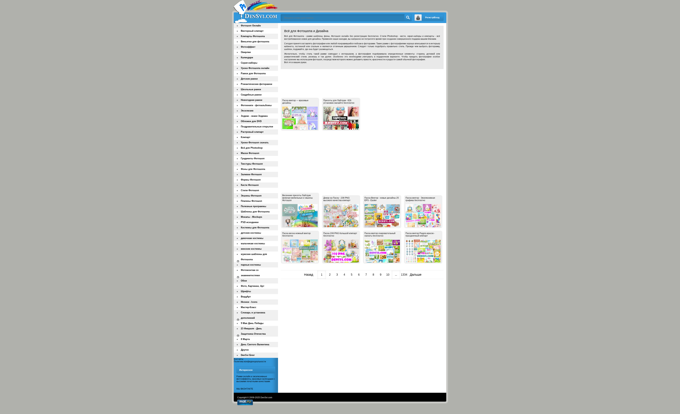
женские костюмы (251, 248)
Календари (247, 57)
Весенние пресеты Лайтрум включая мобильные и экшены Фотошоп (297, 198)
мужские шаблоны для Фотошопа (254, 257)
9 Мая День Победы (252, 323)
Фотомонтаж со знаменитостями (250, 273)
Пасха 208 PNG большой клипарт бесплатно (340, 234)
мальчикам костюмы (253, 243)
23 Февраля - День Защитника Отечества (253, 331)
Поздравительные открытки (257, 126)
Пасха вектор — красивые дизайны (295, 101)
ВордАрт (246, 296)
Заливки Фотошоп (251, 174)
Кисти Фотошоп (250, 185)
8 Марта (245, 339)
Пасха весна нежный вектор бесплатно (296, 234)
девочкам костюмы (252, 238)
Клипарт (245, 137)
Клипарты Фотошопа (253, 36)
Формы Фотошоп (251, 179)
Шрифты (246, 291)
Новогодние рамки (251, 100)
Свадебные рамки (251, 94)
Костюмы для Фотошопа (255, 227)
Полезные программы (253, 206)
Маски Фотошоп (250, 153)
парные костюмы (251, 264)
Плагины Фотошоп (251, 201)
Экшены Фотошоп (251, 195)
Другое (245, 349)
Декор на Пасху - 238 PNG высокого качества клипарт (336, 199)
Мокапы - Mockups (251, 217)
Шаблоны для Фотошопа (255, 211)
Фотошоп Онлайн (251, 25)
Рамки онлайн (243, 376)
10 (387, 274)
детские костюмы (251, 233)
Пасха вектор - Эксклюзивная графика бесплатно (420, 199)
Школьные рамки (251, 89)
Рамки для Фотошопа (253, 73)
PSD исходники (250, 222)
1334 (404, 274)
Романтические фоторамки (256, 84)
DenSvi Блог (248, 355)
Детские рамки (249, 78)
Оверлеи (246, 52)
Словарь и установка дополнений (253, 315)
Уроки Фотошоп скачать (255, 142)
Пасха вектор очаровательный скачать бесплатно (379, 234)
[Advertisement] (345, 80)
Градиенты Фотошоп (253, 158)
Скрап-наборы (249, 62)
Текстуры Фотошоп (252, 163)
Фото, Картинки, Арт (252, 286)
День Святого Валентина (255, 344)
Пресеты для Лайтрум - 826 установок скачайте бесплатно (338, 101)
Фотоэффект (248, 47)
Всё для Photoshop (252, 148)
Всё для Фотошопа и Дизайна (256, 11)
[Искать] (408, 17)
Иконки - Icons (249, 302)
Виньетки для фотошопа (255, 41)
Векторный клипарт (252, 31)
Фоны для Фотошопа (253, 169)
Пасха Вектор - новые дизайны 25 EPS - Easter (381, 199)
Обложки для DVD (251, 121)
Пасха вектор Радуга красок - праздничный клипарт (420, 234)
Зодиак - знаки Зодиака (254, 116)
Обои (244, 280)
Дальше (415, 274)
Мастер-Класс (248, 307)
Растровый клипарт (252, 132)
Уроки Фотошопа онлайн (255, 68)
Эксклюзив (247, 110)
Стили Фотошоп (250, 190)
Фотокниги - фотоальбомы (256, 105)
